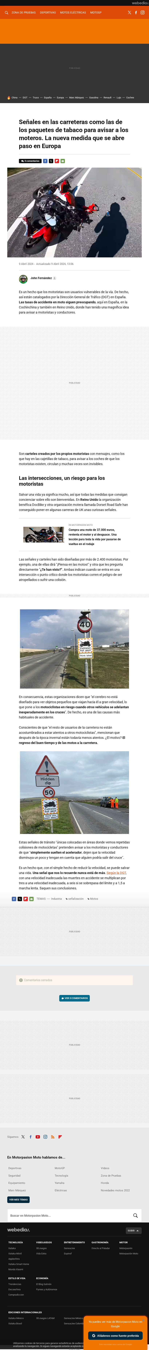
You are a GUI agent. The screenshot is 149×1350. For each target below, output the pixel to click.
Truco (36, 97)
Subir (131, 1230)
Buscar (135, 1215)
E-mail (63, 161)
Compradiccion (16, 1294)
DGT (25, 97)
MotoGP (95, 12)
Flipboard (57, 161)
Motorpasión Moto (128, 1253)
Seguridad (14, 1175)
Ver (76, 998)
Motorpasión (125, 1248)
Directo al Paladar (101, 1248)
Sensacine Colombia (74, 1323)
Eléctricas (61, 1190)
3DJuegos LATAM (45, 1318)
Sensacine (69, 1248)
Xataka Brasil (15, 1323)
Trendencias (14, 1284)
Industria (56, 898)
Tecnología (61, 1175)
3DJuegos (41, 1248)
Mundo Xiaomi (15, 1269)
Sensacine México (73, 1318)
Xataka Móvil (15, 1253)
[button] (43, 278)
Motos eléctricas (73, 12)
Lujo (119, 97)
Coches (130, 97)
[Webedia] (140, 3)
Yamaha (59, 1183)
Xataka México (16, 1318)
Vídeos (105, 1168)
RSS (53, 1136)
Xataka (12, 1248)
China (14, 97)
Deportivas (48, 12)
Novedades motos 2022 (115, 1190)
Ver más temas (18, 1199)
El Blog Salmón (43, 1284)
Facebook (136, 12)
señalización (76, 898)
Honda (105, 1183)
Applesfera (14, 1258)
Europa (60, 97)
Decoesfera (14, 1289)
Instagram (142, 12)
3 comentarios (32, 161)
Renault (107, 97)
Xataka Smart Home (18, 1264)
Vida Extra (41, 1253)
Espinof (68, 1253)
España (48, 97)
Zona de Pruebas (24, 12)
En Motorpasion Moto (81, 525)
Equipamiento (16, 1183)
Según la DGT (116, 873)
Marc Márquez (76, 97)
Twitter (129, 12)
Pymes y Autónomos (46, 1289)
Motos (94, 898)
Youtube (38, 1136)
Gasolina (93, 97)
